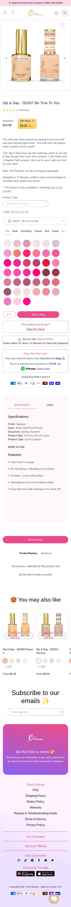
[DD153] (7, 292)
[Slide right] (64, 62)
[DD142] (36, 282)
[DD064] (36, 272)
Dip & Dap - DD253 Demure (47, 651)
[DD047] (7, 263)
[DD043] (27, 253)
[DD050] (36, 263)
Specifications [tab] (22, 404)
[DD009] (46, 243)
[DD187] (46, 292)
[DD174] (36, 292)
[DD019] (7, 253)
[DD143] (46, 282)
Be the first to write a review (35, 574)
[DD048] (17, 263)
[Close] (5, 13)
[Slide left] (6, 58)
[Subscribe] (60, 712)
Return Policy (35, 801)
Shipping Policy (35, 795)
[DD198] (17, 301)
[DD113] (56, 272)
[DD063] (27, 272)
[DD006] (27, 243)
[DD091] (46, 272)
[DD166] (27, 292)
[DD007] (36, 243)
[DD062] (17, 272)
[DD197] (7, 301)
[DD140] (17, 282)
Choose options (15, 635)
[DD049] (27, 263)
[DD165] (17, 292)
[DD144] (56, 282)
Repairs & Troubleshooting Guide (35, 813)
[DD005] (17, 243)
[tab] (28, 553)
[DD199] (27, 301)
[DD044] (36, 253)
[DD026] (17, 253)
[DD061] (7, 272)
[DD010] (56, 243)
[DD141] (27, 282)
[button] (64, 13)
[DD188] (56, 292)
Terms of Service (35, 819)
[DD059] (46, 263)
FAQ (35, 790)
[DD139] (7, 282)
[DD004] (7, 243)
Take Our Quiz (35, 329)
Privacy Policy (35, 824)
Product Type (10, 197)
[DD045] (46, 253)
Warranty (35, 807)
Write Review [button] (35, 539)
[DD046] (56, 253)
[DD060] (56, 263)
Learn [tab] (50, 404)
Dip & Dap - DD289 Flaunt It (18, 651)
